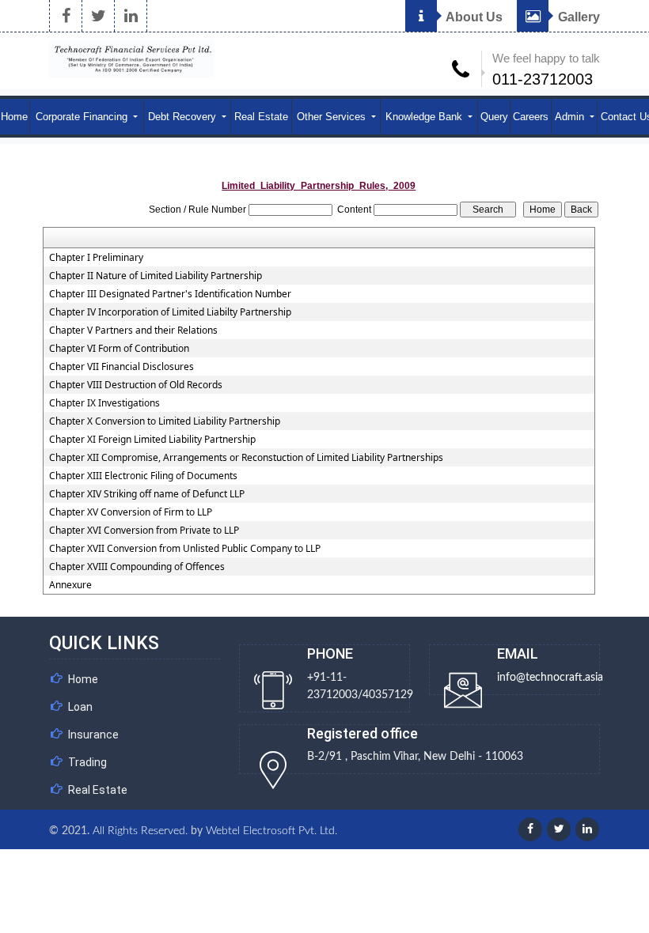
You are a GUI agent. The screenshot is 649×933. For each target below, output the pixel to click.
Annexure (70, 585)
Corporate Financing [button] (83, 117)
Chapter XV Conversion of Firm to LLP (130, 512)
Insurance (93, 734)
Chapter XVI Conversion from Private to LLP (144, 530)
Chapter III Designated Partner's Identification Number (170, 294)
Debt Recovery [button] (183, 117)
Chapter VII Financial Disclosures (121, 367)
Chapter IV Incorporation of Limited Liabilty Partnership (170, 312)
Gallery (577, 17)
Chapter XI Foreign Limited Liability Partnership (152, 439)
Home (83, 679)
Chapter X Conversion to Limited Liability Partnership (164, 421)
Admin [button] (571, 117)
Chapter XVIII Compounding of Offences (137, 567)
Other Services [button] (333, 117)
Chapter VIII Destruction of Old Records (135, 385)
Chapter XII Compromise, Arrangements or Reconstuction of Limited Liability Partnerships (246, 457)
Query (494, 117)
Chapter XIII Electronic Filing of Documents (143, 476)
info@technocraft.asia (550, 677)
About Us (473, 17)
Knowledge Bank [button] (425, 117)
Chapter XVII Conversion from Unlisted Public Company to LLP (185, 548)
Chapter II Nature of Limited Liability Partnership (155, 276)
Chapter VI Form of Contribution (119, 348)
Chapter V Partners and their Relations (133, 330)
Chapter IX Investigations (104, 403)
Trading (87, 762)
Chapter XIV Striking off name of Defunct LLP (147, 494)
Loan (80, 707)
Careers (530, 117)
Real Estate (261, 117)
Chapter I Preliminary (96, 257)
